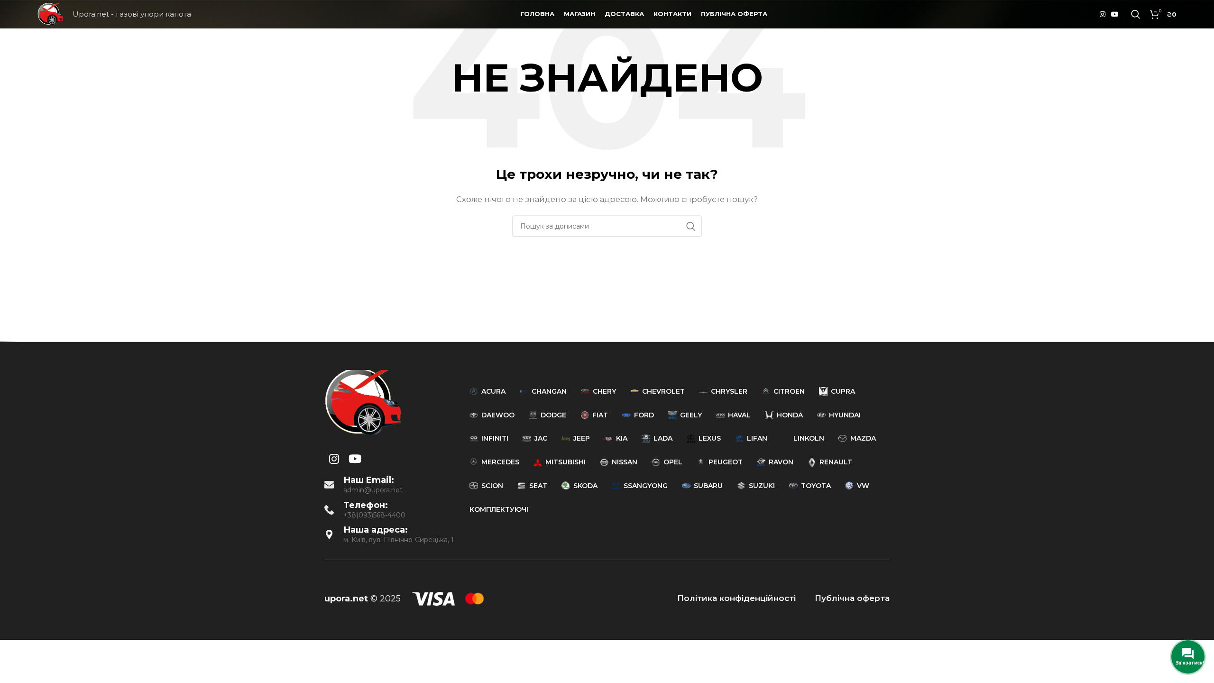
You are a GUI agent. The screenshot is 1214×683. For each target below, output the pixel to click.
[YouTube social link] (1115, 14)
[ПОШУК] (691, 226)
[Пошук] (1135, 14)
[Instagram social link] (1102, 14)
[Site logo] (50, 13)
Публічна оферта (852, 598)
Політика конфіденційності (736, 598)
